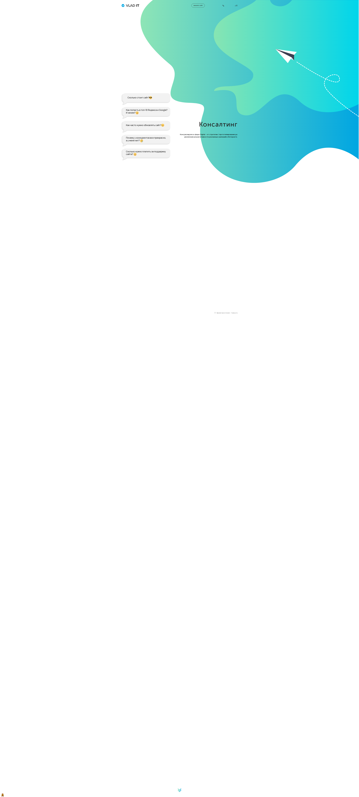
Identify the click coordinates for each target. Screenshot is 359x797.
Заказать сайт (198, 5)
